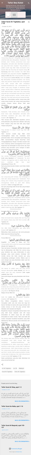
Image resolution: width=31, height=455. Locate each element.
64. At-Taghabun (6, 368)
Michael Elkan (19, 451)
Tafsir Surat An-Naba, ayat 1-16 (12, 406)
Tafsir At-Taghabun (19, 371)
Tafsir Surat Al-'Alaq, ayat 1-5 (11, 387)
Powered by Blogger (16, 448)
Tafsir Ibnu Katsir (15, 3)
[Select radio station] (14, 14)
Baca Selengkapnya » (22, 401)
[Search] (29, 3)
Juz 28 (15, 368)
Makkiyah (21, 368)
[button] (29, 22)
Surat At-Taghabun (7, 371)
